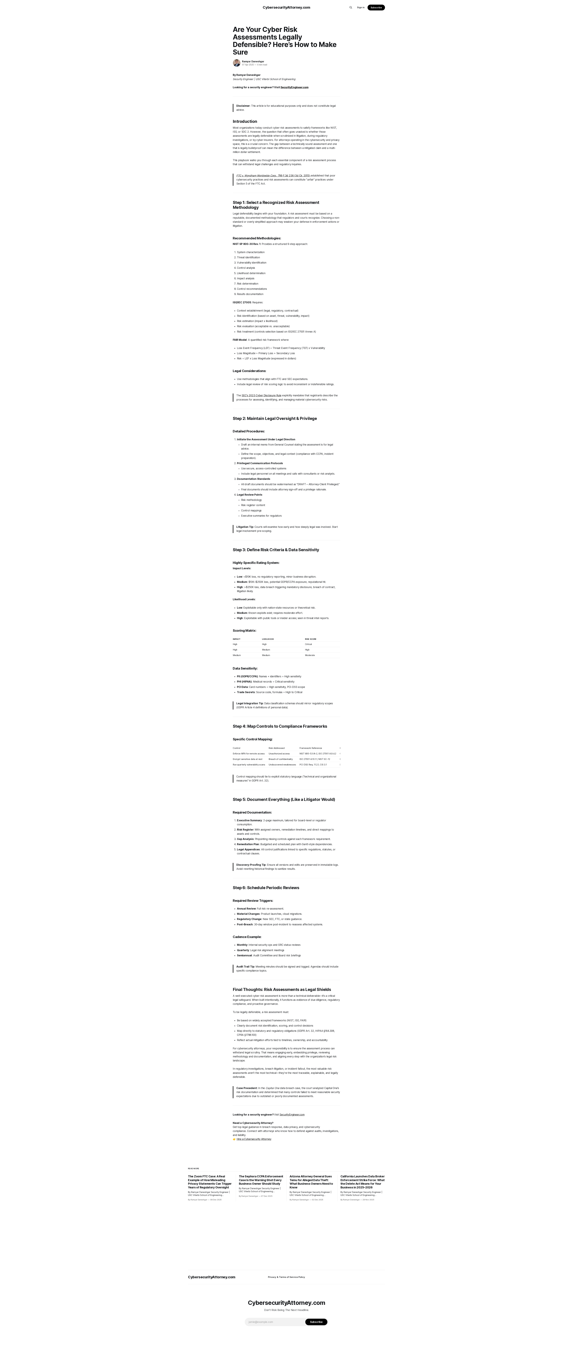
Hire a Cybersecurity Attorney (254, 1139)
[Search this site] (350, 7)
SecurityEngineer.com (292, 1114)
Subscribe (376, 7)
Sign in (361, 7)
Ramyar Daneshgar (253, 61)
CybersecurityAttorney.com (286, 7)
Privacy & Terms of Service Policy (286, 1277)
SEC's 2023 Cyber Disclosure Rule (261, 395)
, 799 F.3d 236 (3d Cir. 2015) (273, 175)
